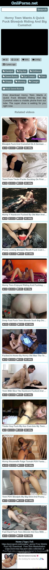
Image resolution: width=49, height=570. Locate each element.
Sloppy (8, 81)
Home (19, 542)
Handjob (9, 71)
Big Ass (22, 71)
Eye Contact (29, 76)
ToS (31, 542)
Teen (43, 76)
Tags (25, 542)
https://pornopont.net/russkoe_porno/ (19, 544)
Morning (21, 81)
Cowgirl (35, 81)
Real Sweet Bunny (14, 89)
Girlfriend (36, 71)
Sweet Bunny (11, 76)
